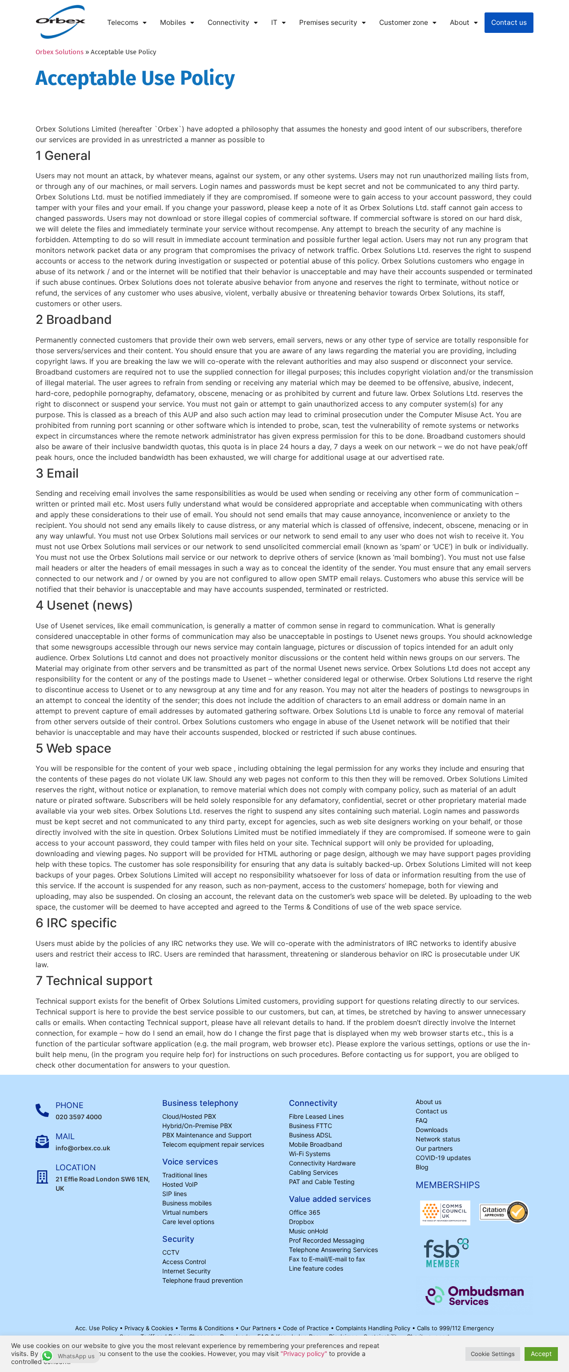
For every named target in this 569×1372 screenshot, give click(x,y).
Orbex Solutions (60, 52)
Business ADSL (310, 1135)
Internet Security (186, 1271)
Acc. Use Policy (97, 1328)
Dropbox (301, 1221)
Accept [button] (541, 1353)
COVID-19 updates (443, 1157)
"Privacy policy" (303, 1354)
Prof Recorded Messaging (327, 1240)
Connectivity (228, 22)
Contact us (509, 22)
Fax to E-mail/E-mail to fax (327, 1259)
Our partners (434, 1148)
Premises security (328, 22)
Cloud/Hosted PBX (189, 1116)
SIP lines (174, 1193)
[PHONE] (42, 1110)
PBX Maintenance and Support (207, 1135)
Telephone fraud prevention (202, 1280)
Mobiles (173, 22)
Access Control (184, 1261)
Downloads (432, 1129)
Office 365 (305, 1212)
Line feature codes (316, 1268)
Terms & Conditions (208, 1328)
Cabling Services (313, 1172)
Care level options (188, 1221)
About (459, 22)
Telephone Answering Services (333, 1249)
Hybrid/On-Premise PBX (197, 1125)
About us (428, 1101)
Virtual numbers (185, 1212)
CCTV (170, 1252)
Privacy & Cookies (149, 1328)
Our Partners (259, 1328)
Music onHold (308, 1231)
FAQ (422, 1120)
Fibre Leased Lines (316, 1116)
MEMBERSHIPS (448, 1185)
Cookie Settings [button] (493, 1353)
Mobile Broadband (315, 1144)
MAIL (65, 1136)
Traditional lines (184, 1175)
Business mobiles (187, 1203)
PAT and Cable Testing (322, 1181)
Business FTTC (310, 1125)
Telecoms (122, 22)
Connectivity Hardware (322, 1163)
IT (274, 22)
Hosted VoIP (180, 1184)
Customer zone (403, 22)
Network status (438, 1139)
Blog (422, 1167)
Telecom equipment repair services (213, 1144)
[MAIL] (42, 1141)
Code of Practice (307, 1328)
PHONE (70, 1105)
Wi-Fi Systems (309, 1153)
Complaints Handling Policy (374, 1328)
